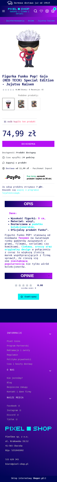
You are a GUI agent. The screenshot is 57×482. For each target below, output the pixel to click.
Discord (12, 415)
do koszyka (28, 143)
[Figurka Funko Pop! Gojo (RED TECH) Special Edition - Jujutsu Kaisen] (8, 104)
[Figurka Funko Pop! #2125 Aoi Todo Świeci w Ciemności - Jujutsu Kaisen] (34, 104)
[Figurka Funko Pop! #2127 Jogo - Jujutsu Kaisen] (21, 104)
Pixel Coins (13, 341)
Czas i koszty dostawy (19, 364)
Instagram (13, 410)
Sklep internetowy (27, 478)
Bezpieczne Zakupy (17, 387)
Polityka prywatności (19, 359)
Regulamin (12, 355)
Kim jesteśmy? (15, 378)
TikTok (11, 419)
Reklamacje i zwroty (18, 350)
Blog (9, 382)
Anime (31, 21)
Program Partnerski (18, 345)
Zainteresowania (15, 21)
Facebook (12, 406)
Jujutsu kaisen (46, 21)
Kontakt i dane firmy (19, 391)
